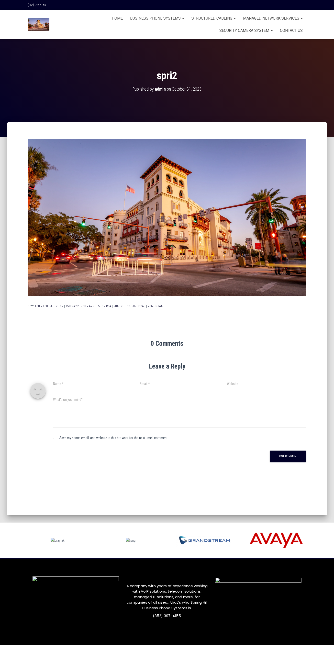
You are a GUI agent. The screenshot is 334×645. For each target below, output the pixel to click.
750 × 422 (72, 306)
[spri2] (167, 217)
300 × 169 (56, 306)
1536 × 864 (103, 306)
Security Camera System (244, 30)
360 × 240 (138, 306)
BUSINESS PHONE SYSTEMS (156, 18)
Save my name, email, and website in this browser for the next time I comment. (113, 438)
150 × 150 (41, 306)
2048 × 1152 (121, 306)
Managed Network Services (271, 18)
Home (117, 18)
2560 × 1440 (156, 306)
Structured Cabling (212, 18)
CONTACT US (291, 30)
